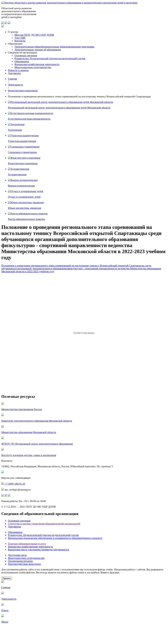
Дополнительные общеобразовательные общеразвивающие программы (54, 46)
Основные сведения (25, 55)
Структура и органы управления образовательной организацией (44, 523)
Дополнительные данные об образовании (37, 49)
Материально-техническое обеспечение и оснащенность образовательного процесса (55, 538)
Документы (14, 73)
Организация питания (20, 561)
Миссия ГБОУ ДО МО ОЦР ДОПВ (34, 34)
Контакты (19, 40)
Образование (21, 61)
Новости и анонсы (18, 70)
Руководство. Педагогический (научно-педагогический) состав (49, 58)
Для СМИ (19, 37)
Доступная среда (17, 555)
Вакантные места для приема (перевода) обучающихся (38, 549)
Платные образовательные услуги (27, 543)
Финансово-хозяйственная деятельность (36, 64)
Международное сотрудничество (32, 67)
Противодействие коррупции (24, 564)
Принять (7, 578)
